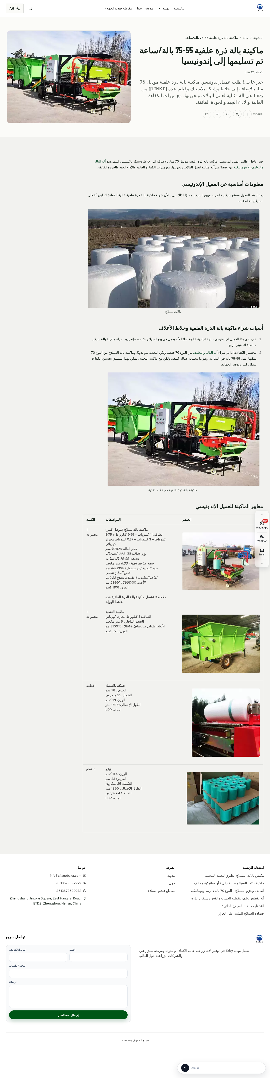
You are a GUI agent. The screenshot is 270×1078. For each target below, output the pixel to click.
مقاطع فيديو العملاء (118, 8)
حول (138, 8)
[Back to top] (262, 515)
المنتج (166, 8)
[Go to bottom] (262, 563)
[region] (173, 673)
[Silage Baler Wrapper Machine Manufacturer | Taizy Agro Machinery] (260, 7)
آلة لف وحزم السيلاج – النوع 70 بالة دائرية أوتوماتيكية (227, 891)
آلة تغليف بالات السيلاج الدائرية (243, 906)
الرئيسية (179, 8)
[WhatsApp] (217, 114)
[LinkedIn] (227, 114)
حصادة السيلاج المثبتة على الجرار (241, 913)
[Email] (207, 114)
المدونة (258, 38)
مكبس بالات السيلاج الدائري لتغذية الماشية (234, 876)
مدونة (149, 8)
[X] (237, 114)
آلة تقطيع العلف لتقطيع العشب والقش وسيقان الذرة (227, 898)
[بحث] (30, 8)
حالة (246, 38)
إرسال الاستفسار (68, 1015)
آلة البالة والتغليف (205, 353)
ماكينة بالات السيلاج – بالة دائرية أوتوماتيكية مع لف (229, 883)
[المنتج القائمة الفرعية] (159, 8)
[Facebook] (247, 114)
